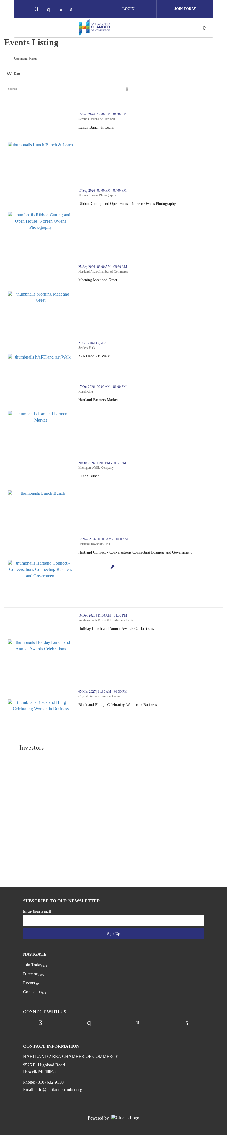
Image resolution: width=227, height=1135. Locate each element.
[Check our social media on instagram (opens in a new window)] (51, 9)
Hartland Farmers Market (118, 400)
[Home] (94, 27)
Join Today (185, 9)
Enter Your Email (37, 911)
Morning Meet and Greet (118, 280)
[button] (214, 138)
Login (128, 9)
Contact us (32, 991)
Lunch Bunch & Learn (116, 127)
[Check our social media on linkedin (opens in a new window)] (74, 9)
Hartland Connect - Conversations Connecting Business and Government (150, 552)
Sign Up (113, 934)
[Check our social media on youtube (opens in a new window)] (62, 9)
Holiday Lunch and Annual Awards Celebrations (136, 628)
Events (29, 983)
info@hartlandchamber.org (58, 1089)
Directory (31, 973)
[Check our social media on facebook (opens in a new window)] (39, 9)
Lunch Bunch (109, 476)
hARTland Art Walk (114, 356)
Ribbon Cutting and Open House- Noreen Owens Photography (147, 204)
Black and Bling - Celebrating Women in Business (137, 705)
